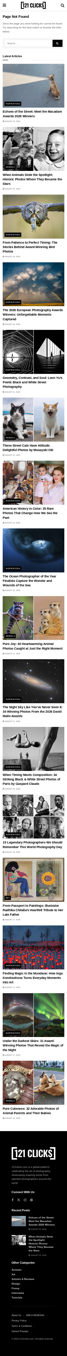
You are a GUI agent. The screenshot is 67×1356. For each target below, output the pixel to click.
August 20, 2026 (12, 789)
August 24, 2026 (12, 257)
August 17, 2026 (12, 920)
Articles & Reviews (23, 1279)
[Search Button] (62, 5)
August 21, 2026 (12, 654)
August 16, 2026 (12, 1118)
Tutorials (17, 1297)
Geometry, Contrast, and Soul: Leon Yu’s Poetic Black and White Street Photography (32, 382)
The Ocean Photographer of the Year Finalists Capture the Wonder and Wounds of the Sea (29, 581)
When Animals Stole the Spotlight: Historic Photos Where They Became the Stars (32, 179)
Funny (15, 1288)
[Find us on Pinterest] (31, 1200)
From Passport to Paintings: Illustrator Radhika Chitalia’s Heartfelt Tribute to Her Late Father (33, 910)
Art (8, 898)
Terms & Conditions (22, 1326)
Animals (10, 167)
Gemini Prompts (20, 1331)
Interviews (18, 1292)
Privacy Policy (19, 1320)
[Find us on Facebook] (12, 1200)
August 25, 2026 (12, 121)
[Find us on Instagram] (25, 1200)
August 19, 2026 (12, 852)
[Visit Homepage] (33, 5)
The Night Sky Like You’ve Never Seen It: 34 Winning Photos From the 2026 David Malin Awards (33, 711)
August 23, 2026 (12, 392)
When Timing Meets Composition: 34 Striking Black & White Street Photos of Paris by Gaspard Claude (31, 779)
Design (16, 1283)
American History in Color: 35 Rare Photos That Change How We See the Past (30, 513)
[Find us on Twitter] (18, 1200)
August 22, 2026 (12, 455)
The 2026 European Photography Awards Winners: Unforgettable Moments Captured (33, 314)
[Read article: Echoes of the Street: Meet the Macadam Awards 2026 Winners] (33, 86)
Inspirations (13, 104)
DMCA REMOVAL (35, 1315)
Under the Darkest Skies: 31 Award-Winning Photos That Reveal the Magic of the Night (33, 1045)
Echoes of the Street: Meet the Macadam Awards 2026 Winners (42, 1221)
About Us (16, 1315)
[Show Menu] (4, 5)
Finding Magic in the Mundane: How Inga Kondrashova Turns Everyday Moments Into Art (33, 978)
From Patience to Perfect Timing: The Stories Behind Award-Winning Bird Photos (30, 247)
